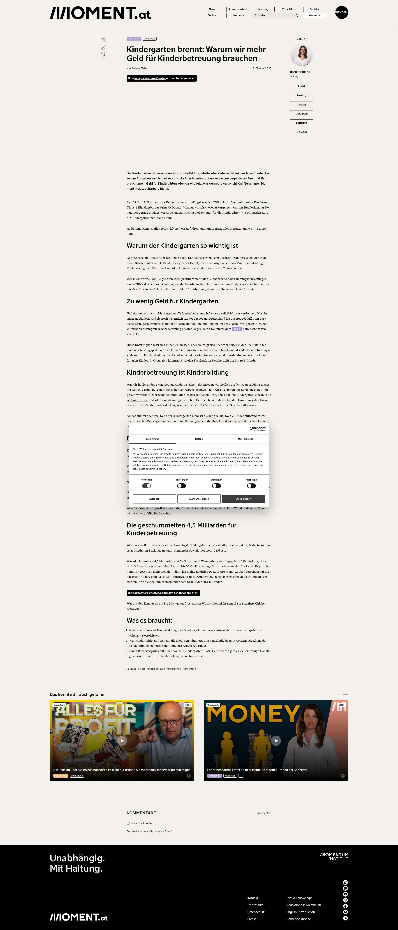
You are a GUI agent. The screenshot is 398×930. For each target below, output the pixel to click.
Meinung (263, 9)
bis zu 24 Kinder (246, 360)
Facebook (301, 122)
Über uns (236, 15)
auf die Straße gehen (157, 513)
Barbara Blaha (300, 72)
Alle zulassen (243, 498)
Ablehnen (154, 498)
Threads (301, 104)
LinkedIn (302, 131)
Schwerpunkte (236, 9)
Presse (252, 919)
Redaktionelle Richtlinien (303, 905)
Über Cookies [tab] (245, 439)
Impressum (255, 905)
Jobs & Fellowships (299, 898)
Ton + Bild (287, 9)
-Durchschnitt (246, 329)
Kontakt (252, 898)
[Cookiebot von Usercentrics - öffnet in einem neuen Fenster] (252, 428)
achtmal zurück (137, 400)
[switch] (181, 485)
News (212, 9)
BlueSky (301, 95)
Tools (211, 15)
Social (313, 9)
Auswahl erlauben (199, 498)
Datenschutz (256, 912)
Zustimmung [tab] (152, 439)
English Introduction (300, 912)
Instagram (302, 113)
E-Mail (301, 86)
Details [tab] (199, 439)
